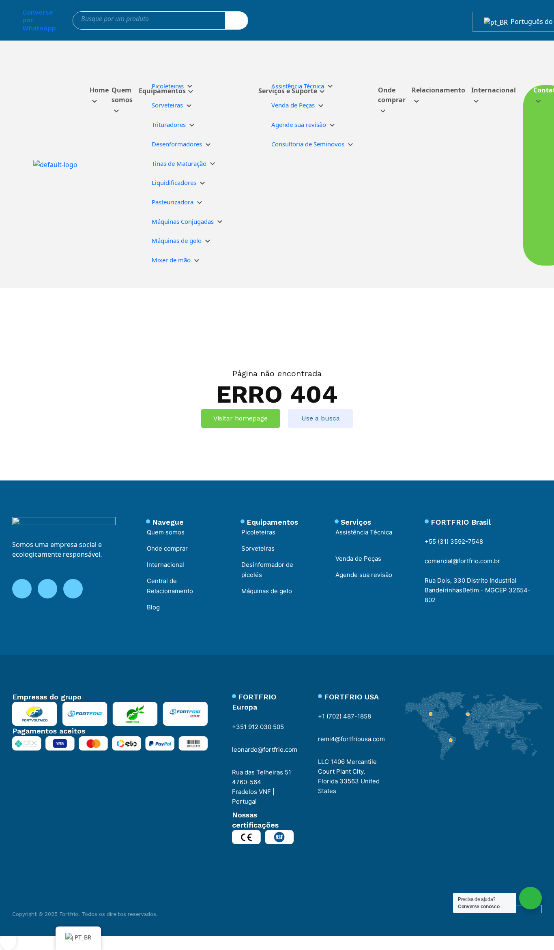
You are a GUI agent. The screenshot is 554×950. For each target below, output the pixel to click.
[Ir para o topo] (8, 940)
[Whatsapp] (10, 19)
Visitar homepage (240, 418)
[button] (332, 71)
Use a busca (320, 418)
